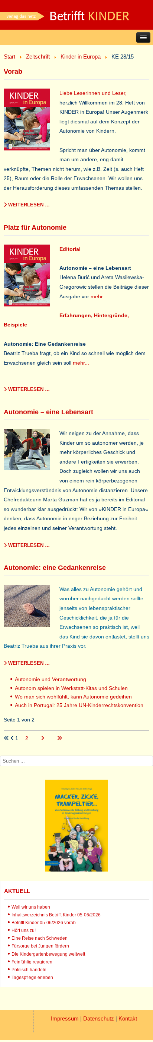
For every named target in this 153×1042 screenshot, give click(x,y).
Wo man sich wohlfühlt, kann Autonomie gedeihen (73, 697)
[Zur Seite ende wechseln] (59, 738)
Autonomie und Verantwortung (50, 679)
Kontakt (127, 1018)
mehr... (99, 296)
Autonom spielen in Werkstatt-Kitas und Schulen (71, 688)
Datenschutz (98, 1018)
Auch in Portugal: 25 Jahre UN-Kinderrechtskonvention (79, 705)
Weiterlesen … (28, 205)
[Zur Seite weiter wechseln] (43, 738)
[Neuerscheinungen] (76, 870)
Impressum (65, 1018)
